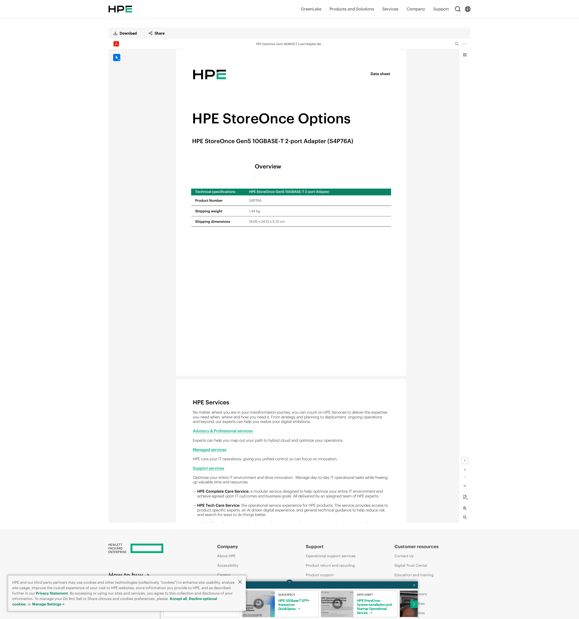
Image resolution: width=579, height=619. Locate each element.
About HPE (226, 556)
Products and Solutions (352, 9)
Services (390, 9)
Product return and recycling (330, 565)
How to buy (126, 575)
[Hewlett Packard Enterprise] (120, 9)
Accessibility (227, 565)
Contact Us (404, 556)
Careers (223, 575)
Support (441, 9)
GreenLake (311, 9)
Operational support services (331, 556)
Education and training (414, 575)
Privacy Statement (52, 593)
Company (416, 9)
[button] (240, 582)
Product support (320, 575)
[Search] (457, 9)
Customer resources (416, 546)
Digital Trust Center (410, 565)
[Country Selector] (467, 9)
